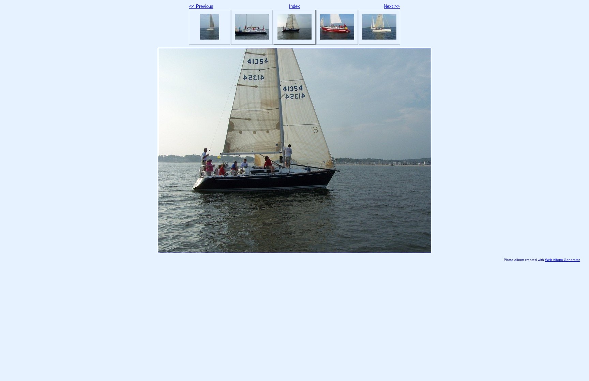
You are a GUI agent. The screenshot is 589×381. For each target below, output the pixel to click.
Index (294, 6)
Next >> (392, 6)
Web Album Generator (562, 260)
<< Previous (201, 6)
